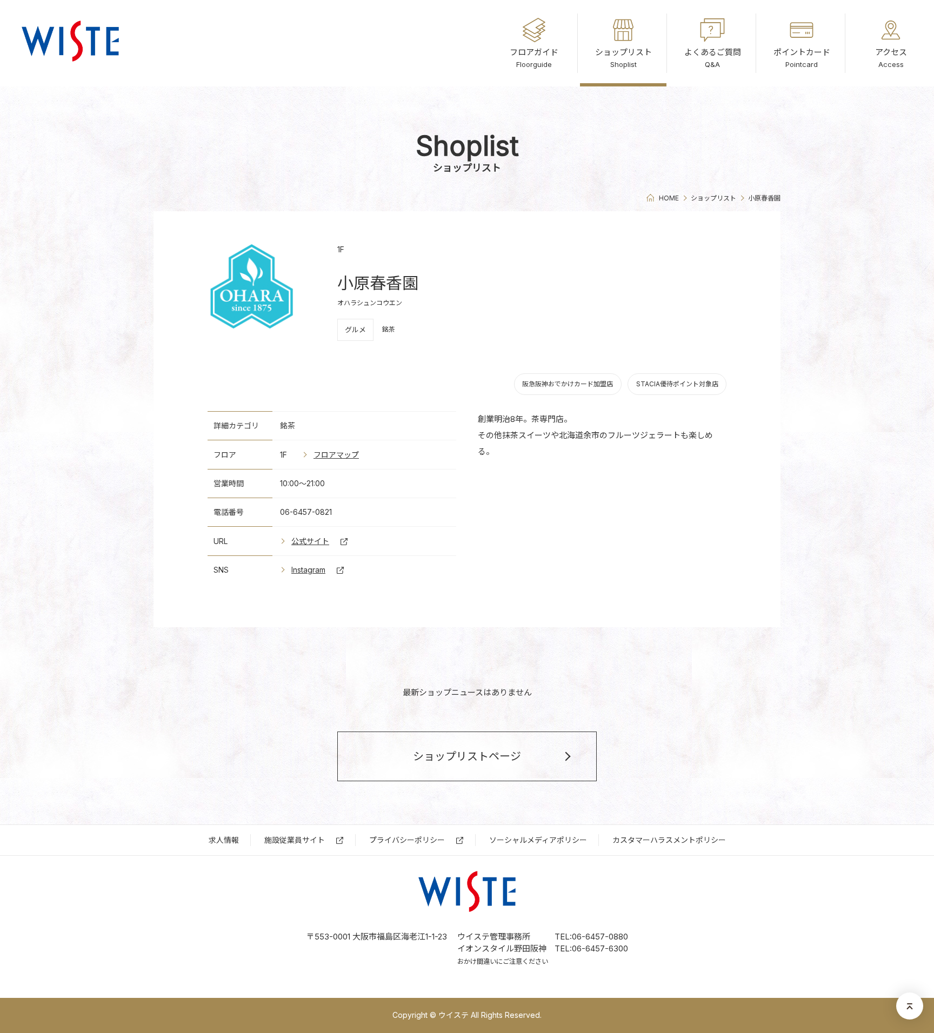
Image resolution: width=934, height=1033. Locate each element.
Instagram (308, 569)
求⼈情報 (224, 839)
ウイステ (70, 43)
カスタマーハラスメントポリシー (669, 839)
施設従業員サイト (294, 839)
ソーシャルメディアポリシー (538, 839)
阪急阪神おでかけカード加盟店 (567, 384)
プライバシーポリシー (407, 839)
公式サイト (310, 541)
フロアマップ (336, 454)
